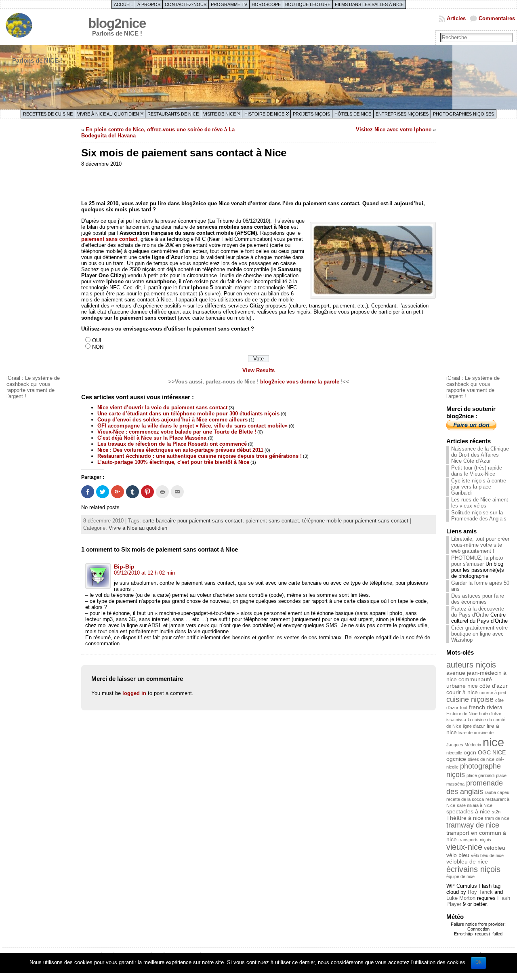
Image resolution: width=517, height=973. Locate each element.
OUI (96, 340)
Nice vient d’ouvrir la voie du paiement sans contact (162, 407)
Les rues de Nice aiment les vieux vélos (479, 503)
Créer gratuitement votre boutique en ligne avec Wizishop (479, 634)
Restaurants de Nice (173, 114)
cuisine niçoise (470, 699)
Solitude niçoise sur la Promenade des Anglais (478, 516)
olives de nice (481, 759)
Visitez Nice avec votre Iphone (393, 129)
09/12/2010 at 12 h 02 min (144, 573)
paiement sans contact (109, 239)
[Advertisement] (38, 247)
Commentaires (497, 18)
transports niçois (474, 839)
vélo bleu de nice (487, 855)
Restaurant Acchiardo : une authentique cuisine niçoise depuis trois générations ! (199, 456)
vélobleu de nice (467, 861)
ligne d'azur (474, 726)
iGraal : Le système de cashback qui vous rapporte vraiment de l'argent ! (33, 387)
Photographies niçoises (463, 114)
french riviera (485, 707)
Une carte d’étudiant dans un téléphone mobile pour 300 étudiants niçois (188, 414)
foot (463, 707)
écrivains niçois (473, 869)
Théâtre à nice (464, 818)
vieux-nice (464, 846)
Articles (456, 18)
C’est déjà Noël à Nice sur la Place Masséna (152, 438)
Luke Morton (460, 898)
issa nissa (456, 719)
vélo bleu (457, 855)
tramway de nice (472, 825)
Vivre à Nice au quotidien (108, 114)
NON (97, 347)
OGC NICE (492, 752)
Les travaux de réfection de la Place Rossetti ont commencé (172, 444)
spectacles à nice (468, 811)
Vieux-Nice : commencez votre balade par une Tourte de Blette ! (176, 432)
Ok (478, 962)
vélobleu (494, 848)
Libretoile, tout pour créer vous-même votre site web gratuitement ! (480, 545)
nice (493, 742)
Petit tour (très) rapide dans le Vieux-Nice (476, 471)
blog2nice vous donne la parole (299, 382)
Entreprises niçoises (402, 114)
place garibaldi (480, 775)
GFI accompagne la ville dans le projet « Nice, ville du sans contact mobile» (192, 426)
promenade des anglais (474, 787)
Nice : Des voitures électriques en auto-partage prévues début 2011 (180, 450)
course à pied (492, 692)
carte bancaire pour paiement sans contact (192, 521)
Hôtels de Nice (352, 114)
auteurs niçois (471, 664)
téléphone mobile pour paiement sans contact (355, 521)
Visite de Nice (219, 114)
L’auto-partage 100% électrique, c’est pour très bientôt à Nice (173, 462)
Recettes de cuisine (48, 114)
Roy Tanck (480, 892)
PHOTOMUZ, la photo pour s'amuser (477, 561)
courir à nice (462, 692)
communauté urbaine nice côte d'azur (477, 682)
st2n (496, 811)
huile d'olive (490, 713)
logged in (134, 693)
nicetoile (454, 752)
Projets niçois (311, 114)
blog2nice (117, 23)
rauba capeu (497, 792)
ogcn (470, 752)
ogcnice (456, 759)
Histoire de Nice (264, 114)
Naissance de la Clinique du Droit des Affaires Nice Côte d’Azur (480, 455)
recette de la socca (465, 799)
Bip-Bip (124, 566)
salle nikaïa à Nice (474, 805)
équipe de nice (460, 876)
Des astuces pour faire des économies (477, 599)
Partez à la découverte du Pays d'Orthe (477, 612)
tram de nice (497, 818)
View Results (258, 370)
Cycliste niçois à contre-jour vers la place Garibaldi (479, 487)
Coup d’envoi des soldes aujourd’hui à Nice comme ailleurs (172, 420)
